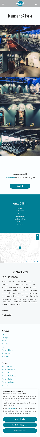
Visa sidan (20, 224)
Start (3, 334)
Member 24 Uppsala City (8, 370)
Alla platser (5, 385)
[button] (36, 3)
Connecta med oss (10, 178)
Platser (4, 341)
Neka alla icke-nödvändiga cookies (20, 425)
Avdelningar (5, 338)
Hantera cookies (6, 356)
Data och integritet (7, 353)
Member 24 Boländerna (8, 373)
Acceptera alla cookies (20, 419)
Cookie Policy (11, 408)
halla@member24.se (20, 219)
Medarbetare (5, 344)
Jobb (3, 347)
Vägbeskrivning (20, 216)
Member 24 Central (7, 379)
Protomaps (27, 262)
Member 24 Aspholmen (8, 382)
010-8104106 (20, 222)
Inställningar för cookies (20, 431)
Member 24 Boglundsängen (9, 376)
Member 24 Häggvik (7, 350)
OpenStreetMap (36, 262)
